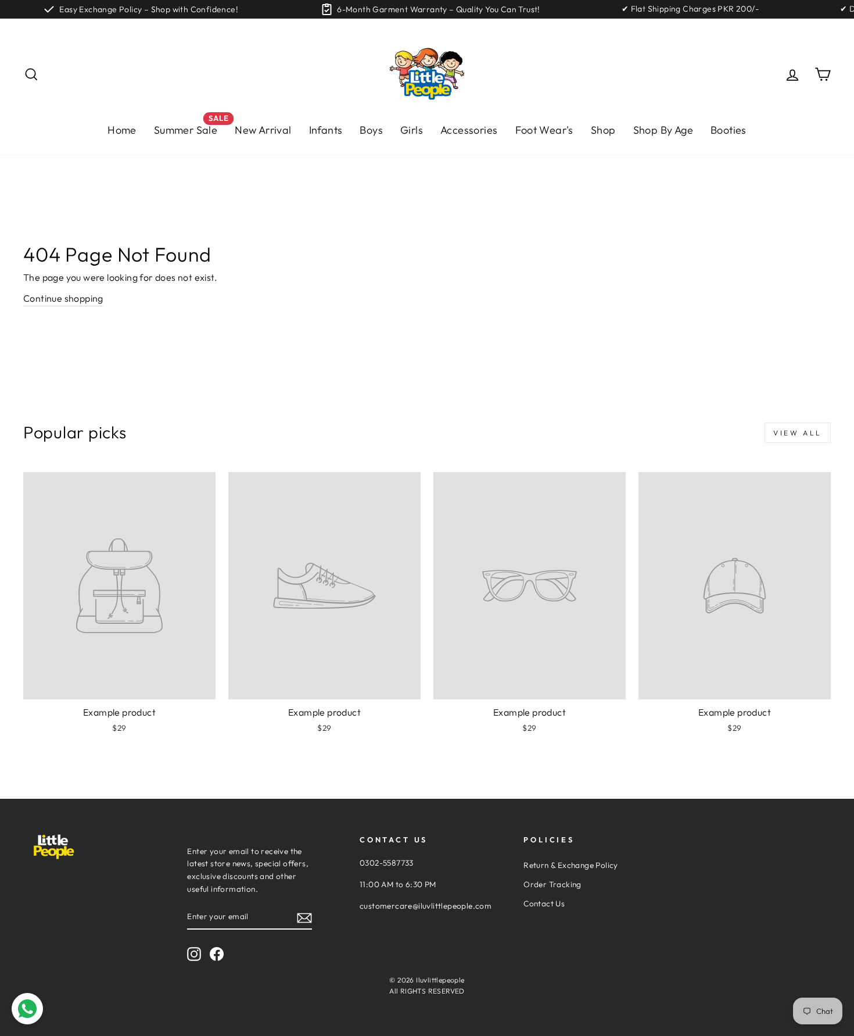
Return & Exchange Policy (570, 865)
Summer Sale (190, 127)
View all (797, 432)
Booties (729, 130)
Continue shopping (63, 298)
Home (122, 130)
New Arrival (263, 130)
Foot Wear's (544, 130)
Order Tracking (552, 884)
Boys (371, 130)
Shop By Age (663, 130)
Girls (411, 130)
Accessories (468, 130)
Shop (603, 130)
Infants (326, 130)
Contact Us (544, 903)
